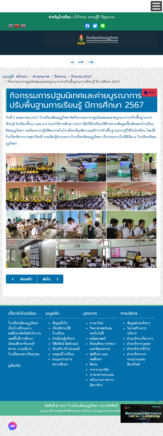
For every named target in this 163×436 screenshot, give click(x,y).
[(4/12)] (31, 196)
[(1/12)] (31, 167)
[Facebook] (87, 25)
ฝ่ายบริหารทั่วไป (138, 349)
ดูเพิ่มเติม (14, 365)
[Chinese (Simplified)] (17, 25)
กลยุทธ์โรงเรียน (63, 354)
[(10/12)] (31, 253)
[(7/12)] (31, 225)
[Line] (102, 25)
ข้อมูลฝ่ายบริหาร (138, 323)
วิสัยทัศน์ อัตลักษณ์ (65, 343)
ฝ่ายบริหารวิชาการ (140, 338)
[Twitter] (95, 25)
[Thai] (11, 25)
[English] (24, 25)
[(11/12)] (81, 253)
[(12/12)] (131, 253)
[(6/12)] (131, 196)
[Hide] (157, 401)
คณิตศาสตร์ (98, 338)
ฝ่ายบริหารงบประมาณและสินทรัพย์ (136, 359)
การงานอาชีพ (99, 369)
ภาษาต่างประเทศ (102, 375)
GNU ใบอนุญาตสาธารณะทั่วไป (106, 410)
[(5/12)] (81, 196)
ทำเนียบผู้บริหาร (63, 338)
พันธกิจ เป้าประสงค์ (66, 349)
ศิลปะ (93, 364)
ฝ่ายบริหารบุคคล (138, 343)
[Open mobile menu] (156, 6)
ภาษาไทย (96, 323)
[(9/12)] (131, 225)
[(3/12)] (131, 167)
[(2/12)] (81, 167)
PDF (151, 92)
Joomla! (44, 410)
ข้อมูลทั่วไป (60, 323)
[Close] (161, 401)
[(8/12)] (81, 225)
